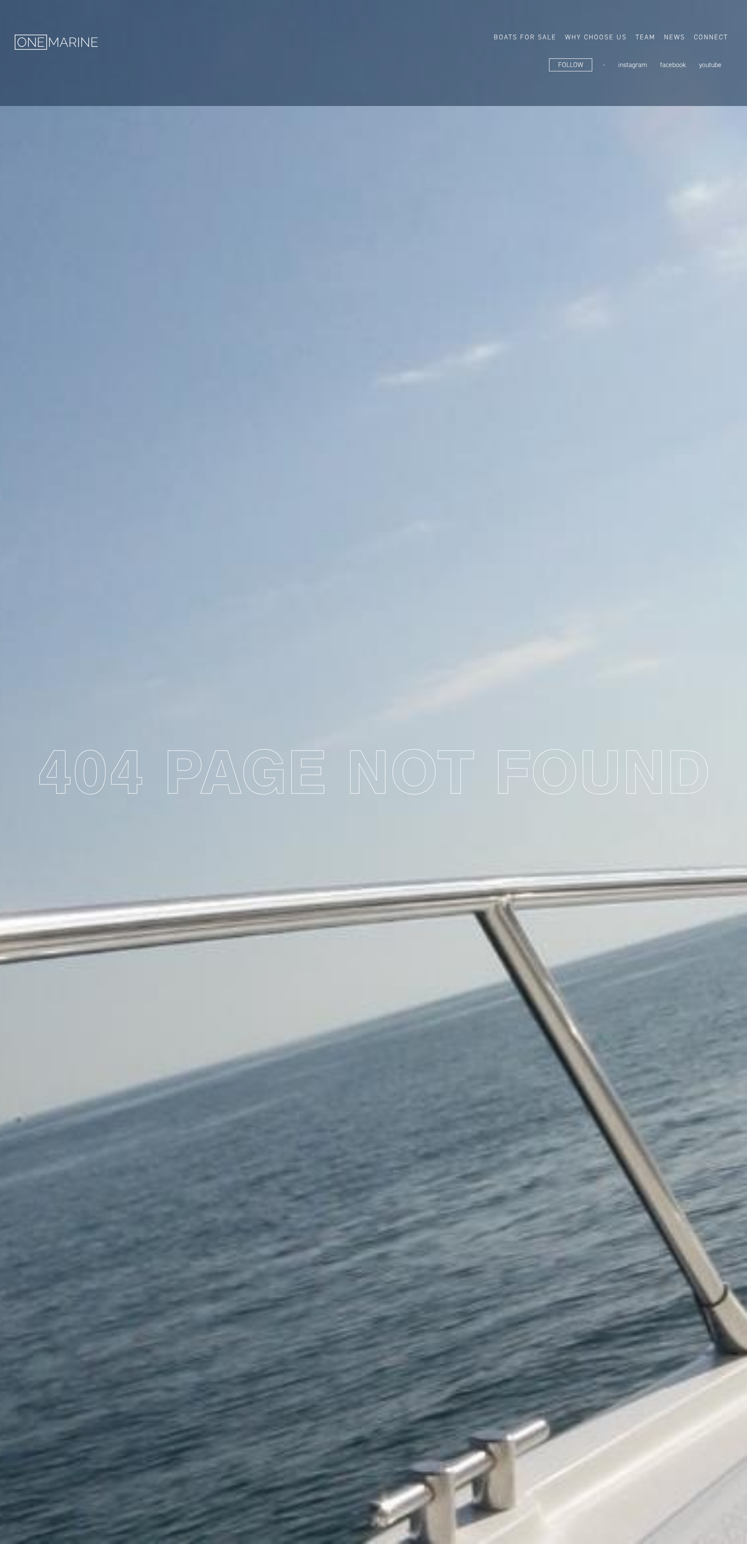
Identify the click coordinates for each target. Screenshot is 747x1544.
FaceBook (673, 65)
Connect (711, 37)
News (674, 37)
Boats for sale (525, 37)
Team (645, 37)
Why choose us (596, 37)
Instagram (632, 65)
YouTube (710, 65)
